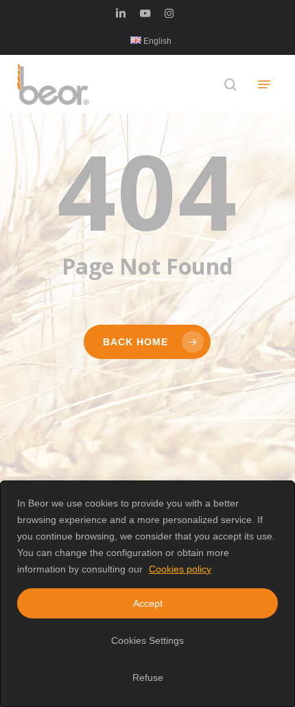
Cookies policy (180, 569)
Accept (148, 603)
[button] (264, 84)
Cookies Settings (147, 640)
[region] (147, 593)
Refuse (147, 677)
